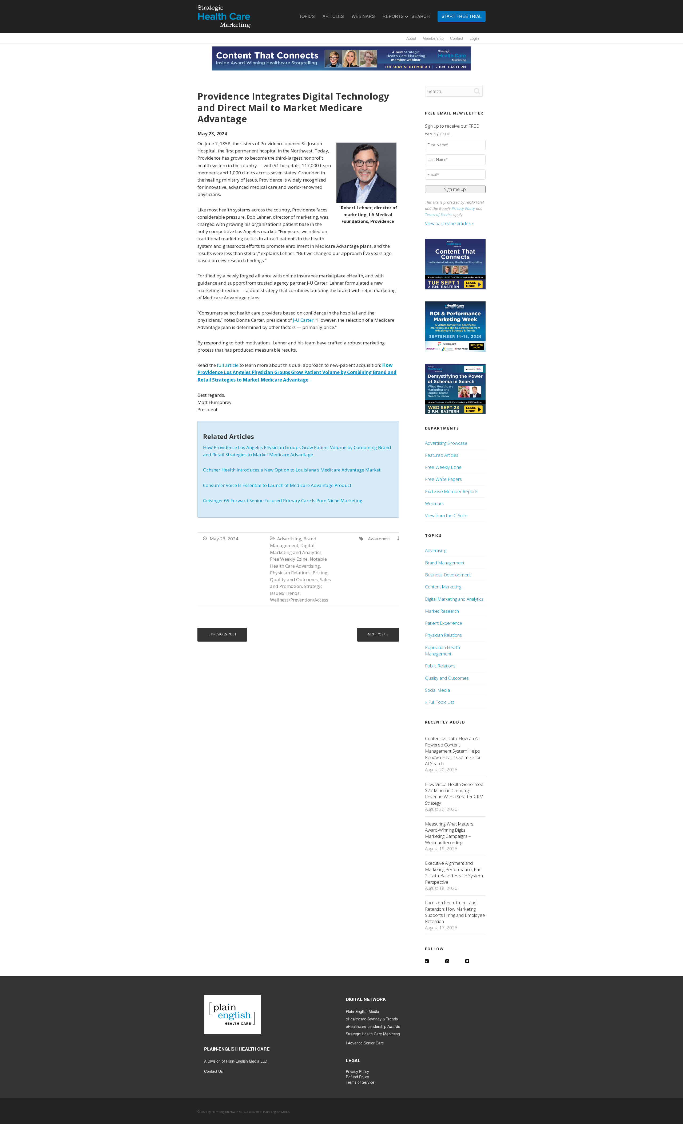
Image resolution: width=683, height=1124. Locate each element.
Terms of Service (438, 214)
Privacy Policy (463, 208)
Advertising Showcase (446, 443)
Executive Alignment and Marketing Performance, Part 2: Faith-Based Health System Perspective (454, 872)
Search (420, 16)
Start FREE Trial (462, 16)
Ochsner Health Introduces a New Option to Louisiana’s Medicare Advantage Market (291, 470)
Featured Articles (441, 455)
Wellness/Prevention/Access (299, 600)
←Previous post (222, 634)
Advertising (289, 539)
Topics (307, 16)
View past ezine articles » (450, 223)
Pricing (320, 572)
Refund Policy (357, 1076)
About (411, 38)
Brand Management (444, 563)
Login (474, 38)
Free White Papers (443, 479)
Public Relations (440, 666)
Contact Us (213, 1071)
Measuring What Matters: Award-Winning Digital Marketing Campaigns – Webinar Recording (449, 833)
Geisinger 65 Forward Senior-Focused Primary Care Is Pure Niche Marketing (282, 500)
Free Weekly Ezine (289, 559)
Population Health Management (442, 650)
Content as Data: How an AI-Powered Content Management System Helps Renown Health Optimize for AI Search (453, 751)
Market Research (442, 611)
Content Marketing (443, 587)
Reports (393, 16)
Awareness (379, 539)
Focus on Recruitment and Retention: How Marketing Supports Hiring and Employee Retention (455, 911)
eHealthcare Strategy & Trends (372, 1018)
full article (228, 365)
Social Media (437, 690)
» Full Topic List (439, 702)
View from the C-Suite (446, 515)
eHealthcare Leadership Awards (373, 1026)
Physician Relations (290, 572)
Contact (456, 38)
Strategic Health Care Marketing (373, 1033)
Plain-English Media (362, 1011)
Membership (433, 38)
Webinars (363, 16)
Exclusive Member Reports (451, 491)
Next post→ (378, 634)
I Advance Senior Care (365, 1043)
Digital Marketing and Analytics (454, 599)
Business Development (448, 575)
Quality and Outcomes (294, 579)
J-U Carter (303, 320)
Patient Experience (443, 623)
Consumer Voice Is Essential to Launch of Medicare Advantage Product (277, 485)
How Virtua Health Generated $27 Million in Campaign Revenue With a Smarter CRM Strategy (454, 793)
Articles (333, 16)
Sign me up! (455, 189)
